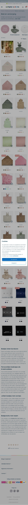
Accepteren (14, 259)
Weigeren (14, 263)
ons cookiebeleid (14, 256)
